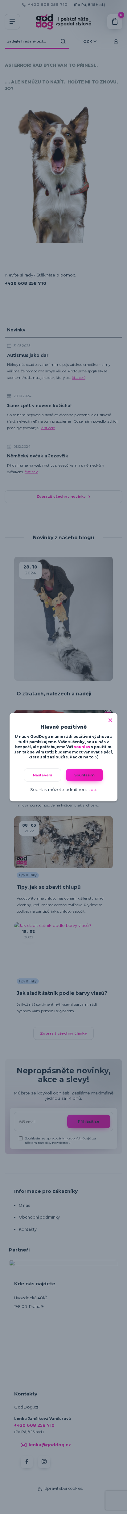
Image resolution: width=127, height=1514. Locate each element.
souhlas (82, 747)
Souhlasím (84, 775)
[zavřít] (110, 719)
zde (92, 789)
